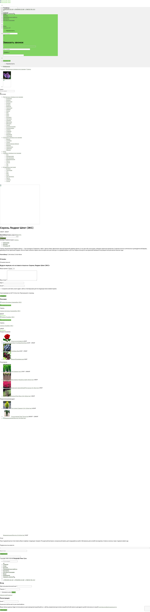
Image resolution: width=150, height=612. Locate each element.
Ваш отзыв (3, 280)
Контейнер (3, 235)
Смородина (9, 147)
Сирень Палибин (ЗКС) (6, 325)
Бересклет (9, 101)
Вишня (8, 139)
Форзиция (9, 134)
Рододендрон (10, 128)
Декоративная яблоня (12, 143)
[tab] (76, 242)
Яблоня (8, 150)
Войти (13, 592)
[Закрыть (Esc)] (148, 1)
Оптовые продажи (9, 20)
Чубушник (9, 136)
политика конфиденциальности (108, 607)
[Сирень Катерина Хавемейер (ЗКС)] (7, 78)
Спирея (8, 133)
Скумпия (8, 131)
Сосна (8, 162)
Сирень (29, 69)
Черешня (9, 148)
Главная (5, 12)
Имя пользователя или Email (8, 586)
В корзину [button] (3, 315)
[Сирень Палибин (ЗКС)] (7, 86)
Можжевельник (10, 159)
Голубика (9, 140)
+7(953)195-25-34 (8, 9)
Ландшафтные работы (10, 17)
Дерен (8, 111)
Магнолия (9, 122)
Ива (7, 112)
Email (2, 285)
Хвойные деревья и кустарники (12, 153)
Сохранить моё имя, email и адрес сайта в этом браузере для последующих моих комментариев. (29, 288)
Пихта (8, 161)
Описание (6, 242)
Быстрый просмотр (5, 305)
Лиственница (10, 158)
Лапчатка (9, 119)
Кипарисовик (10, 156)
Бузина (8, 104)
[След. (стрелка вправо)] (147, 306)
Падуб (8, 125)
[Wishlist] (0, 184)
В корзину (3, 238)
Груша (8, 142)
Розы (4, 151)
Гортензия (9, 108)
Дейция (8, 109)
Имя (1, 282)
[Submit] (3, 35)
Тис (7, 164)
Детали (5, 244)
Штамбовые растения (9, 167)
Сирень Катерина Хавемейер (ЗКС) (10, 311)
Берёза (8, 100)
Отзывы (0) (6, 246)
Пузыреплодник (10, 126)
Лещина (8, 120)
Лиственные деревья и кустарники (16, 69)
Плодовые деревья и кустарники (12, 137)
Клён (7, 115)
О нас (4, 566)
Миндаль (8, 123)
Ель (7, 154)
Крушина (8, 117)
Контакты (6, 19)
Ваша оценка (4, 268)
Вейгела (8, 106)
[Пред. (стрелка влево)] (2, 306)
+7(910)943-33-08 (19, 9)
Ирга (7, 114)
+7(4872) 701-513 (30, 9)
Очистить (18, 234)
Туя (7, 165)
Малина (8, 145)
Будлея (8, 103)
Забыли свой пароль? (6, 595)
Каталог (5, 15)
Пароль (2, 589)
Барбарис (9, 98)
